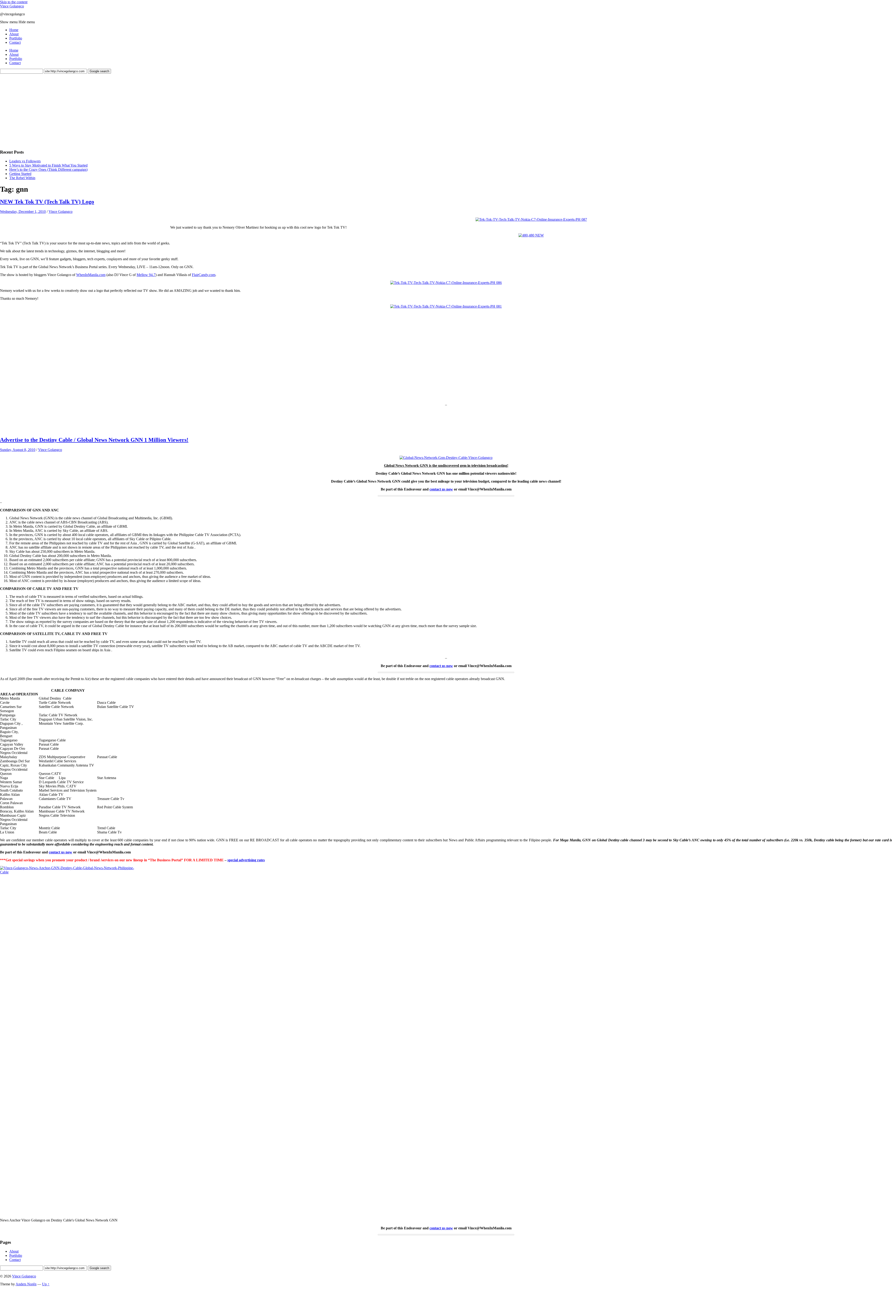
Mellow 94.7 (146, 275)
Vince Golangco (12, 6)
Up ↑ (45, 1284)
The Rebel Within (22, 178)
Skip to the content (13, 2)
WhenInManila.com (90, 275)
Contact (15, 42)
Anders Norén (26, 1284)
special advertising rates (246, 860)
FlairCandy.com (203, 275)
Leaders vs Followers (25, 161)
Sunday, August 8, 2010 (17, 450)
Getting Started (20, 174)
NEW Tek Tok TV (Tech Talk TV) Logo (47, 202)
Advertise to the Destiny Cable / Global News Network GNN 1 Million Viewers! (94, 440)
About (14, 34)
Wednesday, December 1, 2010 (23, 212)
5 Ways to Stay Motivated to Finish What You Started (48, 165)
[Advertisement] (35, 111)
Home (13, 30)
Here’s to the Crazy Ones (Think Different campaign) (48, 169)
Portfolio (15, 38)
